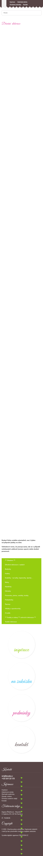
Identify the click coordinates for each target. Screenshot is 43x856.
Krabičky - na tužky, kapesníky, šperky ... (19, 578)
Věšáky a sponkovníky (13, 608)
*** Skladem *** (10, 560)
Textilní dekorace (11, 622)
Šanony (7, 604)
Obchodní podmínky (15, 4)
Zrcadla (7, 613)
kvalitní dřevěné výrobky (21, 707)
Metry (7, 582)
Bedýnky (8, 569)
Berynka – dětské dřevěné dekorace (4, 4)
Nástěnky (8, 586)
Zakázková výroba (22, 2)
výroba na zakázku (21, 676)
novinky (21, 644)
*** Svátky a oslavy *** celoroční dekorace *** (20, 617)
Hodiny (7, 573)
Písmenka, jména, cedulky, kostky (16, 595)
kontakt (21, 739)
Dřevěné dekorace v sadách (15, 565)
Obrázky (8, 591)
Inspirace (12, 2)
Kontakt (25, 4)
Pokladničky (9, 600)
